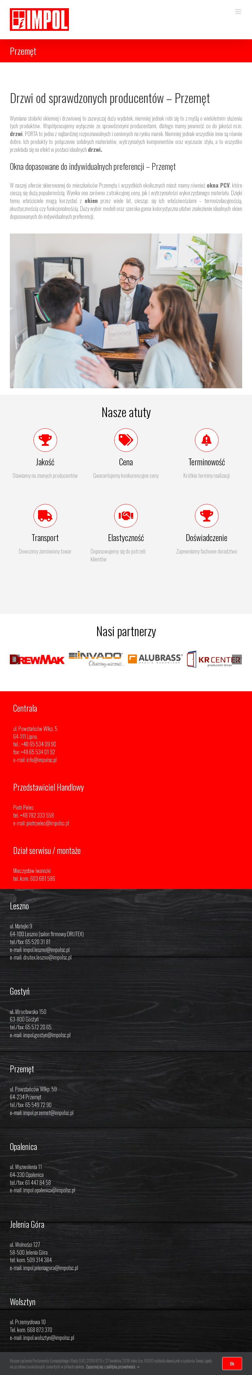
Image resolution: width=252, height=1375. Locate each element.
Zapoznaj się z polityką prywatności (110, 1366)
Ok (232, 1363)
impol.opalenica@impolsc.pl (49, 1203)
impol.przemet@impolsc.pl (48, 1126)
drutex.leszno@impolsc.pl (47, 970)
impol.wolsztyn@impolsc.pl (48, 1350)
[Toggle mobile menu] (238, 11)
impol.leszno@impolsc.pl (46, 962)
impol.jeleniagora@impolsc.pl (50, 1281)
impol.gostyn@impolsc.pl (47, 1048)
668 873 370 (39, 1343)
